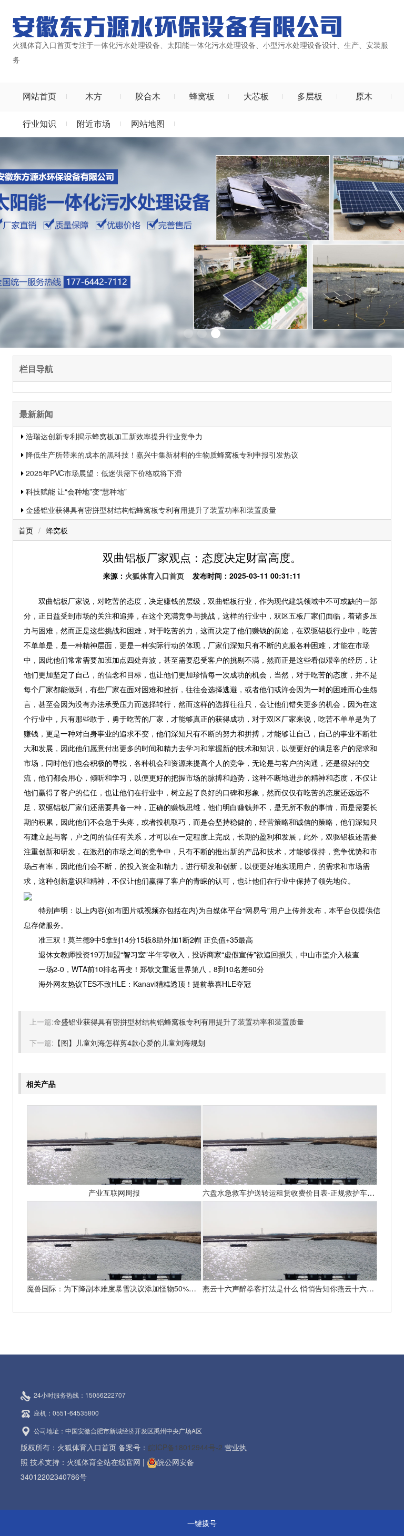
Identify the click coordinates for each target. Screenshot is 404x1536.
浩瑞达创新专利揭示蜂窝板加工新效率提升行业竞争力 (114, 436)
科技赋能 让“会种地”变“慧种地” (76, 491)
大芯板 (256, 96)
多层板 (309, 96)
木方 (93, 96)
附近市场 (93, 123)
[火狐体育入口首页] (177, 25)
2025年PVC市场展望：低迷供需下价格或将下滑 (104, 473)
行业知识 (39, 123)
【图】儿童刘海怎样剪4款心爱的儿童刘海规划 (129, 1042)
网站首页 (39, 96)
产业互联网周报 (114, 1192)
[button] (188, 333)
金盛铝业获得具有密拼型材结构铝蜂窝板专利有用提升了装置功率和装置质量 (151, 509)
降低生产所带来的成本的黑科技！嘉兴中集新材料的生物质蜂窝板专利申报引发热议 (162, 454)
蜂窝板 (202, 96)
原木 (364, 96)
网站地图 (148, 123)
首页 (25, 530)
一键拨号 (202, 1523)
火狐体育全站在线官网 (103, 1462)
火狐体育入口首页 (154, 575)
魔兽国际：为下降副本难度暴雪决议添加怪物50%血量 (115, 1288)
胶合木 (147, 96)
